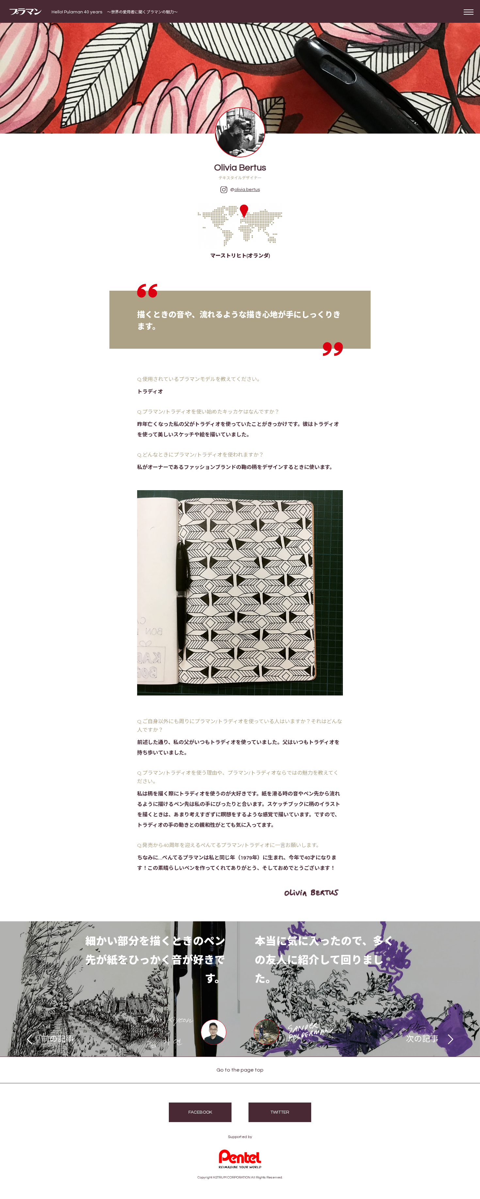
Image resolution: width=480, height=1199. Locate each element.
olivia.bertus (247, 189)
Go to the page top (240, 1070)
